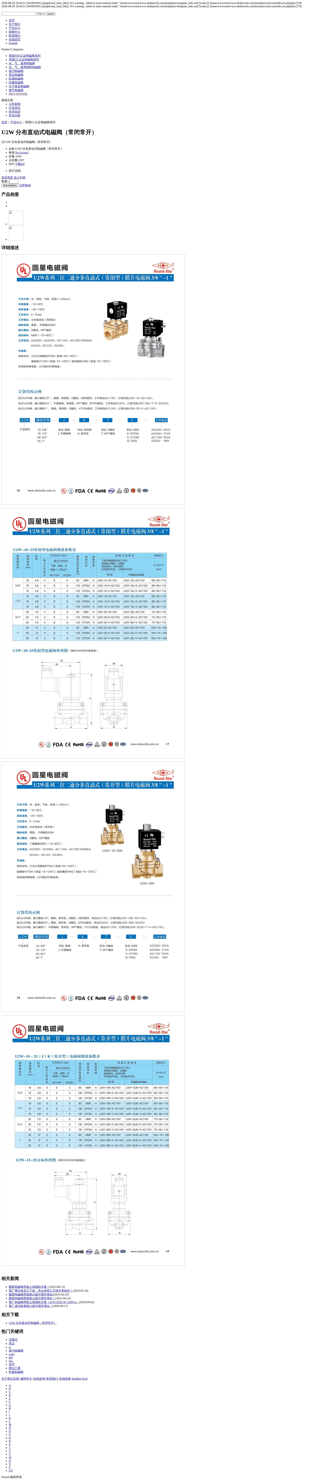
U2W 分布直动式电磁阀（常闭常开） (33, 1322)
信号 (12, 1364)
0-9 (11, 1470)
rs (10, 1347)
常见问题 (14, 115)
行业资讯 (14, 107)
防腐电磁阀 (16, 78)
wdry (12, 1354)
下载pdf (20, 164)
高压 (12, 1343)
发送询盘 (7, 177)
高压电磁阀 (16, 74)
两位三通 (14, 1368)
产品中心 (16, 122)
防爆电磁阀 (16, 82)
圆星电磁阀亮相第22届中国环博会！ (32, 1298)
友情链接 (65, 1378)
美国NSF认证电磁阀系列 (24, 55)
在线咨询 (39, 1378)
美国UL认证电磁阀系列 (24, 59)
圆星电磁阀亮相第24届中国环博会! (31, 1294)
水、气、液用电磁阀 (22, 63)
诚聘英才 (26, 1378)
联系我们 (52, 1378)
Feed (85, 1378)
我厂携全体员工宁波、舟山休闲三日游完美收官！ (41, 1290)
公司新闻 (14, 104)
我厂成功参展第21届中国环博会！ (30, 1306)
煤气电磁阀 (16, 90)
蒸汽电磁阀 (16, 71)
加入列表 (20, 177)
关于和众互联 (10, 1378)
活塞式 (13, 1339)
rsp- (11, 1360)
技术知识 (14, 111)
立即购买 (25, 185)
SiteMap (76, 1378)
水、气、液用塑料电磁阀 (25, 67)
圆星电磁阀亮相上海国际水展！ (29, 1286)
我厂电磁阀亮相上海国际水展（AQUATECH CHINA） (44, 1302)
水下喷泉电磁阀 (19, 86)
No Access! (22, 152)
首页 (4, 122)
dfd (11, 1357)
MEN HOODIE (18, 93)
